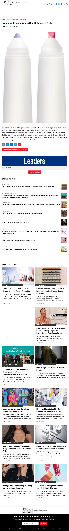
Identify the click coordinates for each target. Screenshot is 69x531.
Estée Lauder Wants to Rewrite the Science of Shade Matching (22, 213)
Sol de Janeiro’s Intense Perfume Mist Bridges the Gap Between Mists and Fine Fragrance (31, 204)
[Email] (3, 144)
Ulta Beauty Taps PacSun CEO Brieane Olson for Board (19, 249)
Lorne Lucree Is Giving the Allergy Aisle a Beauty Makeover (16, 410)
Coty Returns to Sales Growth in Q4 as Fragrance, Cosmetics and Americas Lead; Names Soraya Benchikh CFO (30, 232)
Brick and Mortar (5, 247)
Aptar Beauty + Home (27, 128)
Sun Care (39, 405)
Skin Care (23, 19)
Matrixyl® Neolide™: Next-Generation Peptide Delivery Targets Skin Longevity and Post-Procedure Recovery (50, 330)
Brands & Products (12, 19)
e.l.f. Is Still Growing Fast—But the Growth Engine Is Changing (49, 487)
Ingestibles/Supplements (10, 442)
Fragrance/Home (6, 202)
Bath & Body (4, 220)
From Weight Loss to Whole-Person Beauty (16, 222)
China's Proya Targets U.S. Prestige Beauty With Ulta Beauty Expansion (16, 290)
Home (3, 19)
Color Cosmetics (6, 184)
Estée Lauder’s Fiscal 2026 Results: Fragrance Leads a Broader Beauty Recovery (28, 186)
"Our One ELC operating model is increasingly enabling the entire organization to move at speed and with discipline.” (50, 299)
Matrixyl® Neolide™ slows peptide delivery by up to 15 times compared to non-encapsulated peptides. (49, 338)
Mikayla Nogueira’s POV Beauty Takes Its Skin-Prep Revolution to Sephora (51, 447)
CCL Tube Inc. (6, 128)
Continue (43, 523)
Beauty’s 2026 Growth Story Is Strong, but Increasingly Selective (17, 487)
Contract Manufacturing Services (9, 193)
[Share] (7, 144)
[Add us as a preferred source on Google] (19, 144)
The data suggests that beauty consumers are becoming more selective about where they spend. (17, 493)
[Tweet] (15, 144)
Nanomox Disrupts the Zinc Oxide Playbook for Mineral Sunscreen (49, 410)
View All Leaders (34, 172)
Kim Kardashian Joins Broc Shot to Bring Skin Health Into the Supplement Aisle (17, 448)
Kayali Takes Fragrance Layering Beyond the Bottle (18, 240)
